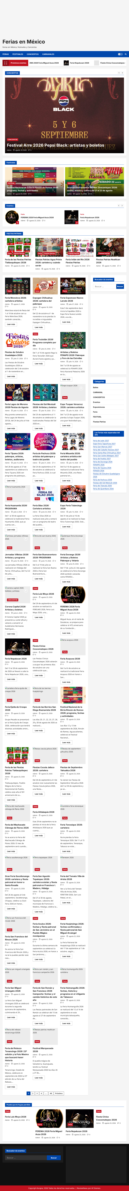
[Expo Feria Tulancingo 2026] (73, 493)
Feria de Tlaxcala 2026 (102, 485)
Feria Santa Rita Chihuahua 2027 (107, 453)
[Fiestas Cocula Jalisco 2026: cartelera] (45, 755)
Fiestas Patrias (19, 253)
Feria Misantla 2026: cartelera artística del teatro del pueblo (70, 456)
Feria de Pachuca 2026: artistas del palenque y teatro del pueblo (44, 456)
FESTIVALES (17, 54)
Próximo (59, 1093)
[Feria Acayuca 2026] (73, 646)
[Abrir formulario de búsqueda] (125, 54)
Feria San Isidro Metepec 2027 (106, 455)
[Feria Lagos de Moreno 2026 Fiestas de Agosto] (17, 392)
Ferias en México (24, 41)
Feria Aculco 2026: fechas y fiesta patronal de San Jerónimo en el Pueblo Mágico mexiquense (44, 930)
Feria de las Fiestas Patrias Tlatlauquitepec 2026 (16, 770)
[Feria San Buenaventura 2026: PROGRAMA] (45, 542)
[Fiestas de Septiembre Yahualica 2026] (73, 755)
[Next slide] (122, 72)
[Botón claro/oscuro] (120, 54)
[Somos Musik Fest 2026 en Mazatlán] (64, 115)
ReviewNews (82, 1188)
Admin (9, 150)
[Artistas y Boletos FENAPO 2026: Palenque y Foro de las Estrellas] (73, 340)
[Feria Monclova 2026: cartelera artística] (17, 286)
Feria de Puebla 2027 (102, 458)
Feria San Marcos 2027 (102, 446)
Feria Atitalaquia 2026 (43, 812)
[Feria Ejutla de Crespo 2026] (17, 695)
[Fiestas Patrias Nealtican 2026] (110, 247)
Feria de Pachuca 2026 (102, 479)
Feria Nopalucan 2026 (59, 63)
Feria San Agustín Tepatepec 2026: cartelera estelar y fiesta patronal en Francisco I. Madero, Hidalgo (45, 882)
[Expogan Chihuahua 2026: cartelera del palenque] (45, 286)
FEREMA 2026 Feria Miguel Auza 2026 (12, 217)
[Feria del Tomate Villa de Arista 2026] (73, 864)
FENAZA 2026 (98, 470)
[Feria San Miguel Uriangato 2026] (17, 976)
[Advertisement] (64, 17)
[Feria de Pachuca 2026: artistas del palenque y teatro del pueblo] (45, 441)
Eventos (96, 402)
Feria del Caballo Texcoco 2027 (106, 449)
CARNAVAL (98, 392)
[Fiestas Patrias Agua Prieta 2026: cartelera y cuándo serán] (49, 247)
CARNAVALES (48, 54)
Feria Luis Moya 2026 (43, 594)
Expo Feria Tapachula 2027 (104, 443)
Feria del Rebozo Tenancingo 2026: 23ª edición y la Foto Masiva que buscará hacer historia (17, 1054)
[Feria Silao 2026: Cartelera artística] (45, 493)
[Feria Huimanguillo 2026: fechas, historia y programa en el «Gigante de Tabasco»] (73, 976)
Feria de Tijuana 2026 (102, 468)
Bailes (95, 387)
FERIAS (6, 54)
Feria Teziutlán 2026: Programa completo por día (44, 342)
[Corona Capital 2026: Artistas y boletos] (17, 594)
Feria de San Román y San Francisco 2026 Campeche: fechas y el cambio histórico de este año (45, 994)
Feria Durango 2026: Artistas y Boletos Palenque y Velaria (70, 557)
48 (51, 1093)
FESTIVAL (23, 139)
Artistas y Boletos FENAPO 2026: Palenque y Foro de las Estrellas (72, 355)
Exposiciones (99, 407)
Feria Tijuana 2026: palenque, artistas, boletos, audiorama (14, 456)
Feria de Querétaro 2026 (103, 488)
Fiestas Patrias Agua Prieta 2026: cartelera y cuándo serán (48, 262)
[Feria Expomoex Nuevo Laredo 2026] (73, 286)
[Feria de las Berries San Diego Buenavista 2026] (45, 695)
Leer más (12, 324)
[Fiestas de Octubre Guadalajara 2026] (17, 340)
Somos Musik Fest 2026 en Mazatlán (43, 145)
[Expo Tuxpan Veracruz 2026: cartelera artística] (73, 392)
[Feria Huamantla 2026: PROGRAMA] (17, 493)
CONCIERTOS (33, 54)
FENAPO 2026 (98, 464)
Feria (23, 214)
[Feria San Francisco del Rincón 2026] (17, 924)
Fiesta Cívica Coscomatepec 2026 (94, 63)
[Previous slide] (119, 72)
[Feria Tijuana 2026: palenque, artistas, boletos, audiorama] (17, 441)
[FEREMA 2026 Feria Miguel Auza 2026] (73, 594)
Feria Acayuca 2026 (70, 658)
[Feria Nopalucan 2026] (17, 646)
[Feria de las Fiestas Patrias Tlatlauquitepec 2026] (19, 247)
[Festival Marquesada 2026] (45, 1036)
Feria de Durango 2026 (102, 461)
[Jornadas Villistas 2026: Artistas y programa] (17, 542)
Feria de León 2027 (101, 440)
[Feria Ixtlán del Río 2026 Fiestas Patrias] (80, 247)
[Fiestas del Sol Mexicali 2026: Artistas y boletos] (45, 392)
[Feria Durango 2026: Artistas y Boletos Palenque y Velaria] (73, 542)
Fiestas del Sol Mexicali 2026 (105, 483)
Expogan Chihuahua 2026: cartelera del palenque (42, 301)
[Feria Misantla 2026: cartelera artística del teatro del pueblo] (73, 441)
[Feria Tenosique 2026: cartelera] (73, 813)
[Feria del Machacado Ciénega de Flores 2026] (17, 813)
